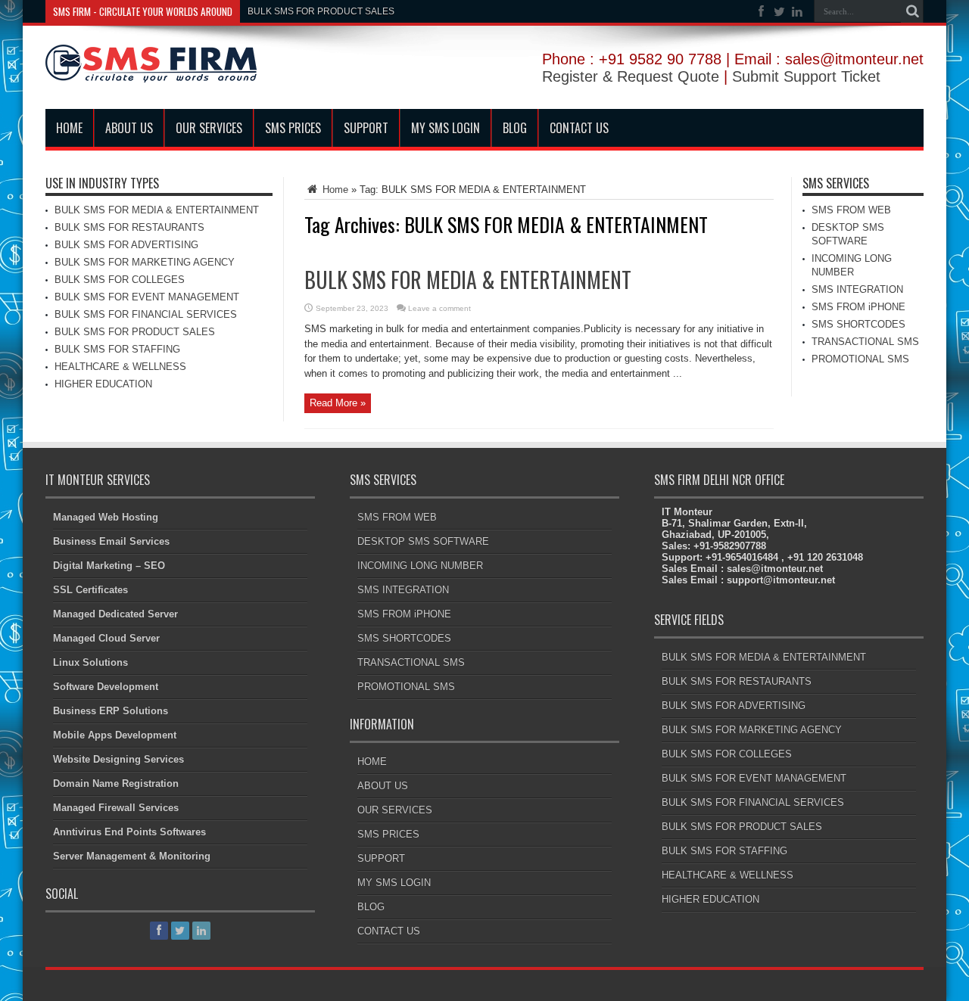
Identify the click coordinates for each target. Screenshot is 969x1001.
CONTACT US (579, 128)
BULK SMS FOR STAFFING (117, 349)
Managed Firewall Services (116, 807)
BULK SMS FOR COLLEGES (120, 279)
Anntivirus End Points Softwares (129, 832)
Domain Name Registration (116, 783)
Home (333, 189)
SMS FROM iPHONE (858, 306)
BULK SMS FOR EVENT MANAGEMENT (147, 297)
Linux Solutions (90, 662)
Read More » (338, 403)
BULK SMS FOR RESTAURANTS (129, 227)
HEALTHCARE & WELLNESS (120, 366)
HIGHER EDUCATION (103, 384)
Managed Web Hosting (105, 517)
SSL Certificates (90, 589)
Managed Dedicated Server (115, 614)
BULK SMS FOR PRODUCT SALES (321, 11)
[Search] (912, 11)
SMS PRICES (293, 128)
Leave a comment (439, 308)
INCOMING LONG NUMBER (420, 565)
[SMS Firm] (151, 71)
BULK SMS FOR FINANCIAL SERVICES (146, 314)
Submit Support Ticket (806, 76)
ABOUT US (129, 128)
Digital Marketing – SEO (109, 565)
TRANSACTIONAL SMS (865, 341)
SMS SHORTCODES (858, 324)
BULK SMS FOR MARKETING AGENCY (145, 262)
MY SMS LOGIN (445, 128)
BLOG (515, 128)
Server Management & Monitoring (131, 856)
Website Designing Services (118, 759)
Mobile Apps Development (114, 735)
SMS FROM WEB (851, 210)
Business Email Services (111, 541)
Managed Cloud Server (106, 638)
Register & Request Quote (630, 76)
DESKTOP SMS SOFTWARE (423, 541)
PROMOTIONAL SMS (860, 359)
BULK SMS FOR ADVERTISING (126, 244)
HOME (69, 128)
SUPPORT (366, 128)
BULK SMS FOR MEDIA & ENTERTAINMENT (467, 279)
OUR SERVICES (209, 128)
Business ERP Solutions (110, 711)
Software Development (105, 686)
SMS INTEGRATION (857, 289)
